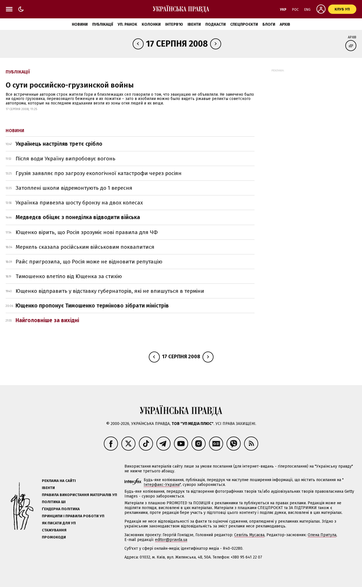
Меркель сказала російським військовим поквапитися (85, 247)
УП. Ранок (127, 24)
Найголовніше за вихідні (47, 320)
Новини (80, 24)
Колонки (151, 24)
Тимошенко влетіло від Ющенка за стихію (69, 276)
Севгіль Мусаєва (249, 535)
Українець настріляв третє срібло (59, 144)
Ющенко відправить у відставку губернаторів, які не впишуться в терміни (110, 291)
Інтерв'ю (174, 24)
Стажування (54, 530)
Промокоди (54, 537)
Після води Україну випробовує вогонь (65, 158)
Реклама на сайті (59, 481)
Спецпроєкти (244, 24)
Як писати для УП (59, 523)
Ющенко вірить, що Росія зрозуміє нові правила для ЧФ (87, 232)
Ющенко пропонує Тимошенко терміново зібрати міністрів (92, 305)
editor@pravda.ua (171, 539)
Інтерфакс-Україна (162, 484)
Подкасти (215, 24)
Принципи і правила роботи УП (73, 516)
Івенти (194, 24)
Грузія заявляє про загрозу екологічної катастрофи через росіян (99, 173)
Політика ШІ (54, 502)
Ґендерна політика (61, 509)
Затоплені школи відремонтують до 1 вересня (74, 188)
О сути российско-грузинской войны (70, 85)
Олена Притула (322, 535)
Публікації (102, 24)
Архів (285, 24)
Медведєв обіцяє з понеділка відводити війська (78, 217)
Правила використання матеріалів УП (79, 495)
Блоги (268, 24)
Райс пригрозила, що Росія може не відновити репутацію (89, 261)
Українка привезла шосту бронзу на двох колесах (79, 202)
